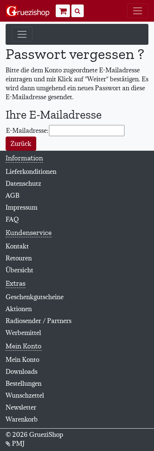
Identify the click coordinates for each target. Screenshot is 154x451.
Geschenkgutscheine (35, 297)
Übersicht (19, 270)
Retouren (19, 258)
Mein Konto (22, 360)
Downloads (21, 371)
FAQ (12, 219)
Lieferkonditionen (31, 171)
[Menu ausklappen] (137, 10)
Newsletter (21, 407)
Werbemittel (23, 333)
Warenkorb (22, 419)
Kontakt (17, 246)
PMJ (17, 443)
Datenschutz (23, 183)
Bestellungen (23, 383)
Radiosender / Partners (38, 321)
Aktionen (19, 309)
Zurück (20, 144)
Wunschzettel (25, 395)
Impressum (21, 207)
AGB (12, 195)
